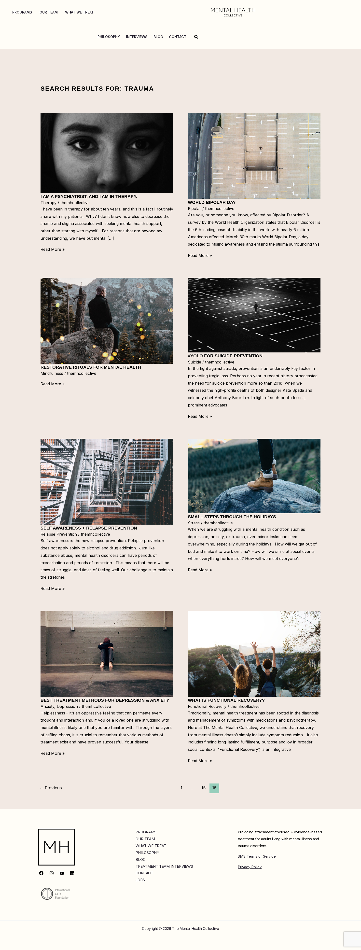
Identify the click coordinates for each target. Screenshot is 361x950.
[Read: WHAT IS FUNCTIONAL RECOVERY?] (254, 653)
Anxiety (47, 706)
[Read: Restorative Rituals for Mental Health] (107, 320)
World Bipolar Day (212, 202)
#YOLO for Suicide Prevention (225, 355)
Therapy (48, 202)
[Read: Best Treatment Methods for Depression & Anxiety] (107, 653)
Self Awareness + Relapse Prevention (89, 528)
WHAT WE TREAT (151, 845)
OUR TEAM (145, 839)
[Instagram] (51, 873)
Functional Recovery (207, 706)
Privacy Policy (250, 867)
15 (203, 787)
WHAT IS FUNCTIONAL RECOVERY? (226, 700)
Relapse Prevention (59, 534)
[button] (196, 37)
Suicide (194, 362)
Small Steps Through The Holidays (232, 516)
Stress (194, 522)
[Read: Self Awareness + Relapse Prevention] (107, 481)
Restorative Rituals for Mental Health (91, 367)
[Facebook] (41, 873)
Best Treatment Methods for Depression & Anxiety (105, 700)
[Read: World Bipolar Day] (254, 155)
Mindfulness (52, 373)
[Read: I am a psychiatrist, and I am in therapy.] (107, 152)
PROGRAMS (146, 832)
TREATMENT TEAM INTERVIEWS (164, 866)
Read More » (53, 249)
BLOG (141, 859)
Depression (67, 706)
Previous (51, 787)
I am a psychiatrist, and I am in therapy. (89, 196)
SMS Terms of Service (257, 856)
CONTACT (144, 873)
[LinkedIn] (72, 873)
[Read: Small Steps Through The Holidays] (254, 475)
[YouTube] (62, 873)
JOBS (140, 880)
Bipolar (194, 208)
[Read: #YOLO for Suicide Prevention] (254, 314)
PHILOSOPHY (147, 852)
